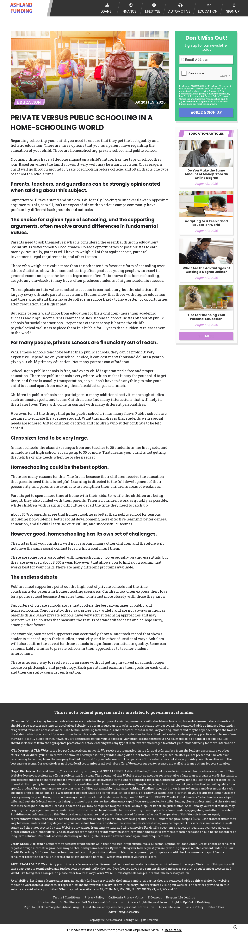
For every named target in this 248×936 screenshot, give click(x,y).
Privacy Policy (212, 96)
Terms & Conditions (66, 897)
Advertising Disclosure (124, 912)
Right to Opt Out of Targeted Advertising (51, 907)
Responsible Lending (180, 897)
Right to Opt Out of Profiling (190, 902)
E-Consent (155, 897)
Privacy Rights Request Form (147, 902)
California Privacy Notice (207, 98)
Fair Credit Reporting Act (191, 96)
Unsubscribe (46, 902)
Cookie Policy (194, 907)
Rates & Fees (216, 907)
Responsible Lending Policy (192, 93)
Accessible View (169, 907)
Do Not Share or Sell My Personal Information (91, 902)
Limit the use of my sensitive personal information (118, 907)
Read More (173, 930)
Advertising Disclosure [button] (218, 93)
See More (206, 336)
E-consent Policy (217, 91)
